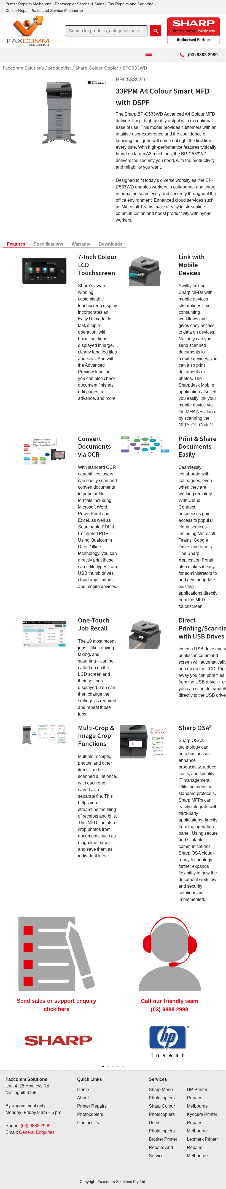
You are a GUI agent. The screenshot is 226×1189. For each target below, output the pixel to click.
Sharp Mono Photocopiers (162, 1093)
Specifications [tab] (48, 244)
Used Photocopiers (162, 1126)
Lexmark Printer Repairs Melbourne (202, 1147)
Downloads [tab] (110, 244)
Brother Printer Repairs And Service (163, 1147)
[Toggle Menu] (149, 55)
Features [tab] (16, 244)
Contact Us (88, 1122)
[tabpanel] (113, 579)
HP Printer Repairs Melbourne (197, 1097)
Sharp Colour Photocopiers (162, 1110)
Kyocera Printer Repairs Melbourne (202, 1122)
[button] (103, 1066)
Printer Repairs (92, 1106)
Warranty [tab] (81, 244)
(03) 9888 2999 (35, 1125)
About (83, 1097)
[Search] (155, 30)
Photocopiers (90, 1114)
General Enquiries (37, 1132)
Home (83, 1089)
